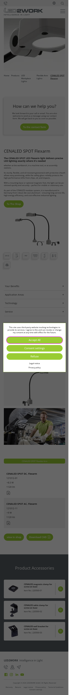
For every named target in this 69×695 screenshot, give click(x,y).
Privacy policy (33, 367)
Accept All (33, 340)
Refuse (33, 356)
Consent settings (33, 348)
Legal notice (33, 363)
